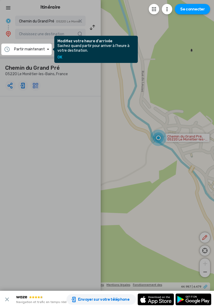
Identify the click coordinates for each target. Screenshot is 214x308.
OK (59, 57)
